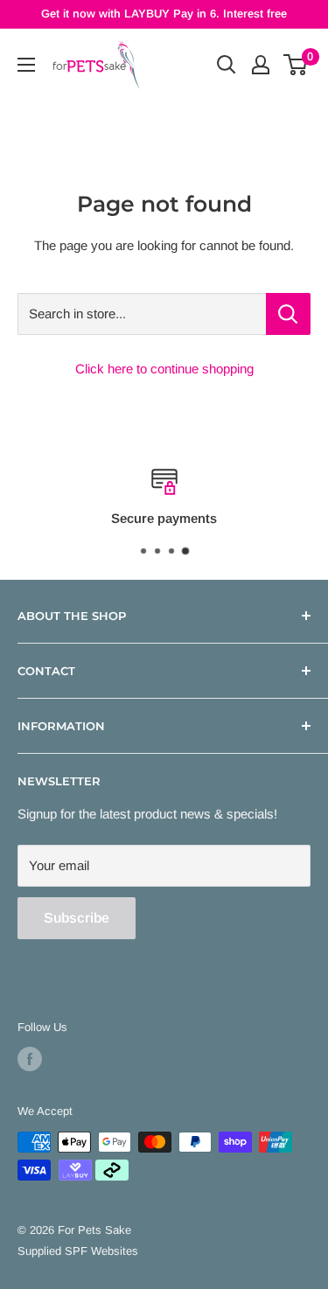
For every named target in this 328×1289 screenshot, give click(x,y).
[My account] (260, 64)
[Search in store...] (288, 314)
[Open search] (226, 64)
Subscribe (76, 917)
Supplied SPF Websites (77, 1251)
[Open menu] (26, 65)
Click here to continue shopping (164, 368)
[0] (296, 64)
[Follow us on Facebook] (29, 1059)
